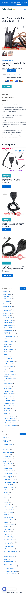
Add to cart (11, 71)
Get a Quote (6, 86)
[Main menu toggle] (24, 9)
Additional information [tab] (8, 97)
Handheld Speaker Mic (7, 60)
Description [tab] (5, 94)
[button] (23, 27)
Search (3, 285)
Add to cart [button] (6, 186)
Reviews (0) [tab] (5, 100)
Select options (7, 275)
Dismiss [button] (19, 4)
